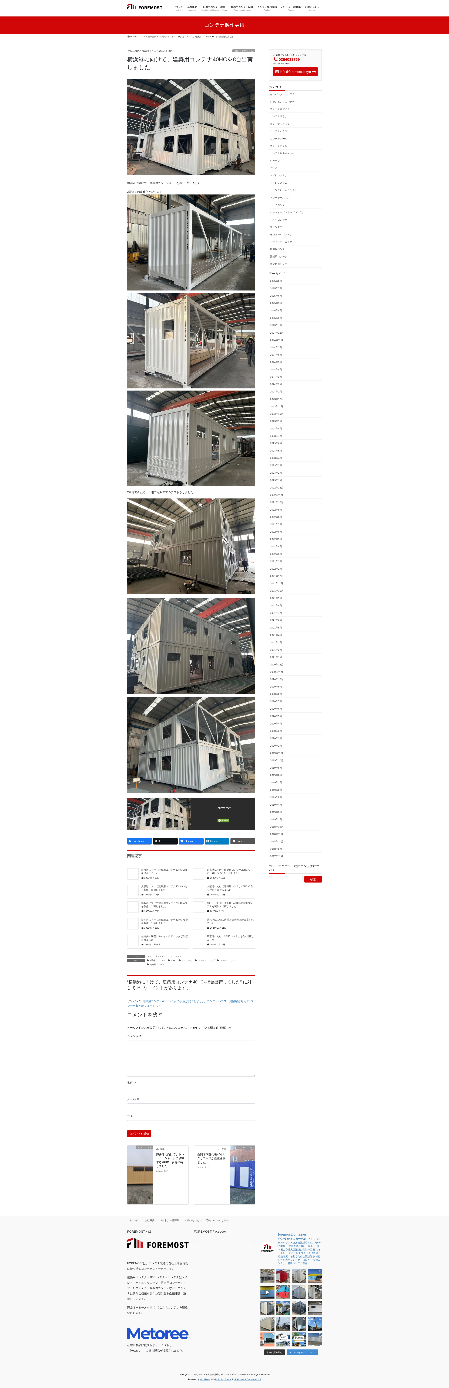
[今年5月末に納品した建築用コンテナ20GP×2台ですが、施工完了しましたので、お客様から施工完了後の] (283, 1339)
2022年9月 (276, 509)
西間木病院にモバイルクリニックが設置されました (211, 1158)
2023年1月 (276, 480)
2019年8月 (276, 775)
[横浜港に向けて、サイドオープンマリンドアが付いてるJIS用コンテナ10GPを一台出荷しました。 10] (267, 1308)
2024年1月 (276, 391)
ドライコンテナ (278, 205)
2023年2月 (276, 472)
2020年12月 (276, 664)
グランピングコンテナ (282, 101)
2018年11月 (276, 834)
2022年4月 (276, 546)
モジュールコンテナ (281, 234)
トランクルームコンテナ (283, 190)
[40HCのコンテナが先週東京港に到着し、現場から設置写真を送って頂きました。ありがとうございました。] (283, 1324)
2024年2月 (276, 384)
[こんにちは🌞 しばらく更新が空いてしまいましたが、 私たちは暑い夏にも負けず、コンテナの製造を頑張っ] (267, 1276)
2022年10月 (276, 502)
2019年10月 (276, 760)
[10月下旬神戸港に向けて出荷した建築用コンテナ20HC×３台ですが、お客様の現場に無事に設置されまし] (315, 1324)
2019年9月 (276, 767)
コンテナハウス (173, 956)
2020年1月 (276, 745)
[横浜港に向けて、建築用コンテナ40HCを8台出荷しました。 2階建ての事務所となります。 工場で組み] (315, 1292)
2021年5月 (276, 627)
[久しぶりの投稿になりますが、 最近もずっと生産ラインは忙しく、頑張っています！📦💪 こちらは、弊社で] (299, 1276)
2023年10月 (276, 413)
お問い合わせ (191, 1220)
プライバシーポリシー (216, 1220)
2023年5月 (276, 450)
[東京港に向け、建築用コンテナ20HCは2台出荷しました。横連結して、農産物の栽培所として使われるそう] (315, 1339)
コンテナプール (278, 138)
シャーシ (275, 160)
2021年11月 (276, 583)
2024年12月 (276, 332)
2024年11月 (276, 340)
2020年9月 (276, 686)
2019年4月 (276, 804)
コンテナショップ (206, 960)
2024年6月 (276, 354)
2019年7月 (276, 782)
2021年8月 (276, 605)
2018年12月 (276, 826)
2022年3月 (276, 554)
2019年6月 (276, 790)
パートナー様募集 (169, 1220)
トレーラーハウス (280, 197)
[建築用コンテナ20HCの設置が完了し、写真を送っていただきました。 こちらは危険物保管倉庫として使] (283, 1308)
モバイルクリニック (281, 241)
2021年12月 (276, 576)
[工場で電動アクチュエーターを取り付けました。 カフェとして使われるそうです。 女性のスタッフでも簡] (267, 1292)
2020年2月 (276, 738)
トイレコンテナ (278, 175)
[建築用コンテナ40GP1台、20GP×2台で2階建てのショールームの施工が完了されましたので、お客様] (267, 1339)
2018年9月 (276, 848)
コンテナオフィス (244, 51)
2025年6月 (276, 295)
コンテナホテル (278, 146)
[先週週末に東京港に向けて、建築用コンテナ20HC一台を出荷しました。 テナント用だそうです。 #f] (299, 1324)
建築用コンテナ (157, 964)
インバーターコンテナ (282, 94)
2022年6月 (276, 531)
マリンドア (276, 227)
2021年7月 (276, 612)
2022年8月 (276, 517)
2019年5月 (276, 797)
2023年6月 (276, 443)
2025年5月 (276, 303)
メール (133, 1099)
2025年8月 (276, 281)
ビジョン (135, 1220)
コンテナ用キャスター (282, 153)
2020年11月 (276, 672)
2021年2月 (276, 649)
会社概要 (150, 1220)
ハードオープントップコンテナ (287, 212)
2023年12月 (276, 399)
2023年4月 (276, 458)
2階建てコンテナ (158, 960)
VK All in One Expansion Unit (247, 1379)
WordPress (205, 1379)
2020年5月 (276, 716)
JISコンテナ (187, 960)
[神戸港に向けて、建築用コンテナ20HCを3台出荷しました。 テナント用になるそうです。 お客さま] (299, 1292)
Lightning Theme (223, 1379)
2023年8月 (276, 428)
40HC (173, 960)
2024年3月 (276, 376)
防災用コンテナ (278, 263)
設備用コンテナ (278, 256)
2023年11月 (276, 406)
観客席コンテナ (278, 249)
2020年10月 (276, 679)
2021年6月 (276, 620)
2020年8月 (276, 694)
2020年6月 (276, 708)
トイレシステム (278, 182)
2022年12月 (276, 487)
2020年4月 (276, 723)
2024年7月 (276, 347)
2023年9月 (276, 421)
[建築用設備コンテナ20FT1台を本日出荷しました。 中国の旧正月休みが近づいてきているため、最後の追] (267, 1324)
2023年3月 (276, 465)
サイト (131, 1115)
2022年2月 (276, 561)
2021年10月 (276, 590)
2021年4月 (276, 635)
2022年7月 (276, 524)
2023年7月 (276, 436)
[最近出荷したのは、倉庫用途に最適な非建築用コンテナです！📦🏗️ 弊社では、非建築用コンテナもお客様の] (283, 1276)
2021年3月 (276, 642)
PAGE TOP (436, 1343)
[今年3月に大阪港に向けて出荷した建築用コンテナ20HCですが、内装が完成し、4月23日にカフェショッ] (315, 1276)
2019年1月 (276, 819)
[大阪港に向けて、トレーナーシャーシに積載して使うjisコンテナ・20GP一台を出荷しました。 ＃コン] (315, 1308)
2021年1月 (276, 657)
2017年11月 (276, 856)
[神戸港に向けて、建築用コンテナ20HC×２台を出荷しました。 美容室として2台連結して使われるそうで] (299, 1308)
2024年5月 (276, 362)
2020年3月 (276, 731)
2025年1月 (276, 325)
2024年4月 (276, 369)
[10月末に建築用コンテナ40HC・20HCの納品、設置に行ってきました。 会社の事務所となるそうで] (299, 1339)
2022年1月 (276, 568)
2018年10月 (276, 841)
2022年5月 (276, 539)
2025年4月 (276, 310)
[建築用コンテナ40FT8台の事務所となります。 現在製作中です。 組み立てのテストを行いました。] (283, 1292)
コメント (134, 1036)
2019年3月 (276, 812)
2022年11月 (276, 495)
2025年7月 (276, 288)
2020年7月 (276, 701)
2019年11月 (276, 753)
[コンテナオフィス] (140, 1172)
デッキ (273, 168)
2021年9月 (276, 598)
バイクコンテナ (278, 219)
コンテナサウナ (278, 116)
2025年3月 (276, 318)
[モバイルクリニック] (242, 1168)
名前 (131, 1082)
